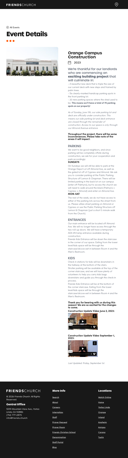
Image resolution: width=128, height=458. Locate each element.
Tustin (101, 437)
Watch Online (104, 397)
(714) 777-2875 (14, 415)
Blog (54, 447)
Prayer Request (59, 422)
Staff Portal (57, 442)
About (55, 402)
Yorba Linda (104, 407)
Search (55, 397)
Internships (57, 412)
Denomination (59, 437)
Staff (54, 417)
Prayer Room (58, 427)
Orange (102, 412)
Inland (101, 417)
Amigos (101, 427)
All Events (15, 27)
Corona (101, 432)
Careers (56, 407)
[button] (116, 4)
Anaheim (102, 422)
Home (101, 402)
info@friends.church (17, 418)
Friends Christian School (64, 432)
